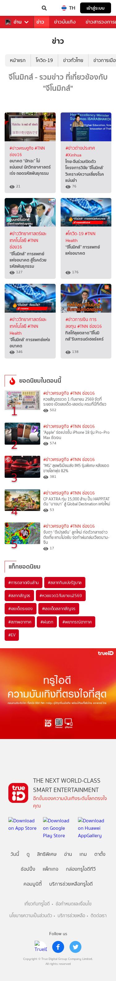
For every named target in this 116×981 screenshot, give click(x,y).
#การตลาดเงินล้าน (23, 582)
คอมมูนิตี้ (33, 883)
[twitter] (75, 947)
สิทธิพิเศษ (47, 854)
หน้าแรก (18, 60)
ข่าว (40, 22)
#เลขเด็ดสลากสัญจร (58, 608)
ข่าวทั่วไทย (73, 60)
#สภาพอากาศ (19, 622)
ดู (28, 854)
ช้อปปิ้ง (28, 869)
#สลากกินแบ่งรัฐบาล (65, 582)
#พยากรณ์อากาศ (77, 622)
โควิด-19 (44, 60)
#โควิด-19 (75, 234)
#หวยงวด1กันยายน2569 (61, 595)
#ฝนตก (47, 622)
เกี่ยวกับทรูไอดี (37, 904)
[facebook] (58, 947)
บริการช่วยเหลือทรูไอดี (71, 883)
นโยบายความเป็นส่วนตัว (30, 916)
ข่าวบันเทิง (65, 22)
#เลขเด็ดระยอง (20, 608)
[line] (41, 947)
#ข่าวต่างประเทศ (80, 148)
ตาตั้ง (99, 854)
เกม (83, 854)
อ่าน (18, 22)
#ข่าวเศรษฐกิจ (22, 148)
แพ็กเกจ (50, 869)
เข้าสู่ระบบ (96, 7)
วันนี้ (15, 854)
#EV (11, 635)
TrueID (17, 8)
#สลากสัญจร (19, 595)
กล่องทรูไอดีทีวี (81, 869)
